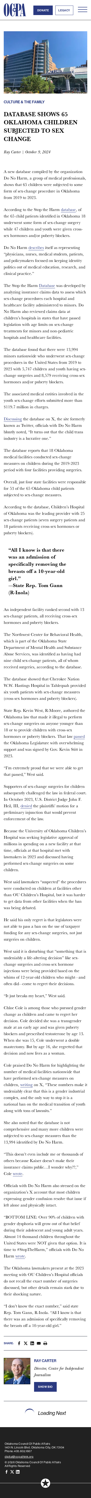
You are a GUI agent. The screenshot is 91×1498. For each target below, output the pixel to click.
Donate (43, 10)
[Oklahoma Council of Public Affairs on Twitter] (12, 1471)
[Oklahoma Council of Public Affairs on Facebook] (6, 1471)
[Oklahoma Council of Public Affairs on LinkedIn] (18, 1471)
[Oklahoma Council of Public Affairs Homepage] (15, 9)
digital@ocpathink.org (19, 1456)
